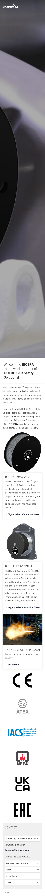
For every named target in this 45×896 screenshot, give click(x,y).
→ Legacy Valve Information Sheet (22, 607)
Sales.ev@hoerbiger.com (17, 849)
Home (7, 892)
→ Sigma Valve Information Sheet (22, 514)
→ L (7, 664)
